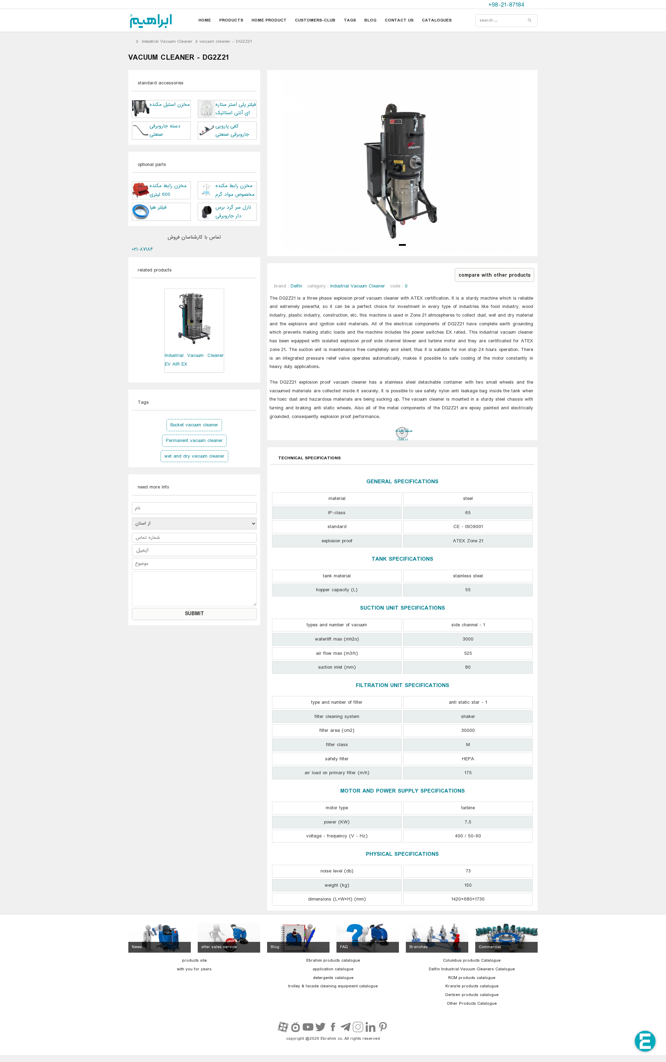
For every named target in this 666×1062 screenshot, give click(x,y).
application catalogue (333, 969)
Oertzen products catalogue (471, 995)
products (231, 20)
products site (194, 961)
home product (269, 20)
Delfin (296, 286)
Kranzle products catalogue (471, 986)
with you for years (194, 969)
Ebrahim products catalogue (333, 961)
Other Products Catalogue (472, 1004)
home (204, 20)
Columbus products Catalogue (472, 961)
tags (350, 20)
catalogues (437, 20)
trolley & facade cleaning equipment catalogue (333, 986)
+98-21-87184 (507, 5)
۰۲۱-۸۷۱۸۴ (142, 249)
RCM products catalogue (471, 978)
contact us (399, 20)
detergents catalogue (333, 978)
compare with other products (494, 275)
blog (370, 20)
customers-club (315, 20)
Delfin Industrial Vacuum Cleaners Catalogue (472, 969)
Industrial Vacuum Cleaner (167, 41)
